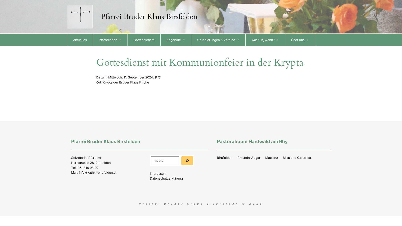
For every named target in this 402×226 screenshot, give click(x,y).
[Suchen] (187, 160)
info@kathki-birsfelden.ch (98, 173)
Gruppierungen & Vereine (216, 40)
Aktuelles (80, 40)
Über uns (298, 40)
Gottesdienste (144, 40)
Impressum (158, 174)
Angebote (173, 40)
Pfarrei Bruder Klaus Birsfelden (149, 17)
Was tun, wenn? (263, 40)
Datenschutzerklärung (166, 178)
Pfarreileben (108, 40)
